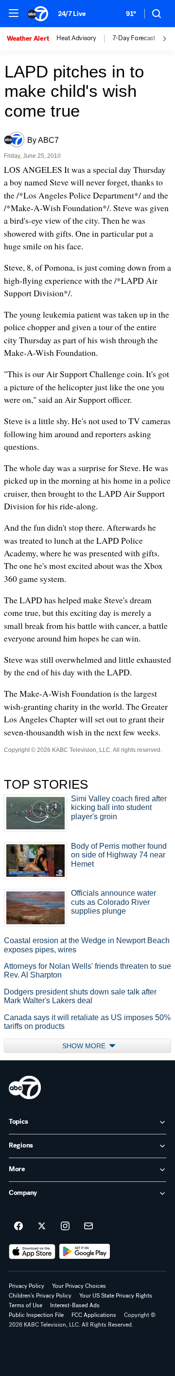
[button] (13, 13)
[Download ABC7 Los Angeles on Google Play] (84, 1251)
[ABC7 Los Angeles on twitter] (42, 1226)
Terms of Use (25, 1305)
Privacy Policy (26, 1286)
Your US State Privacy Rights (115, 1296)
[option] (31, 38)
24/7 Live (72, 13)
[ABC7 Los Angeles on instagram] (65, 1226)
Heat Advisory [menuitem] (76, 38)
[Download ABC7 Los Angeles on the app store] (32, 1251)
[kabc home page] (25, 1087)
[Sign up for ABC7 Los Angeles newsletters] (88, 1226)
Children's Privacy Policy (40, 1296)
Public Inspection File (36, 1315)
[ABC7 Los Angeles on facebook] (18, 1226)
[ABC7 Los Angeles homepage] (38, 13)
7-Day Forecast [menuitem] (134, 38)
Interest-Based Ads (75, 1305)
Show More (84, 1046)
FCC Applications (93, 1315)
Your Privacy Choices (79, 1286)
